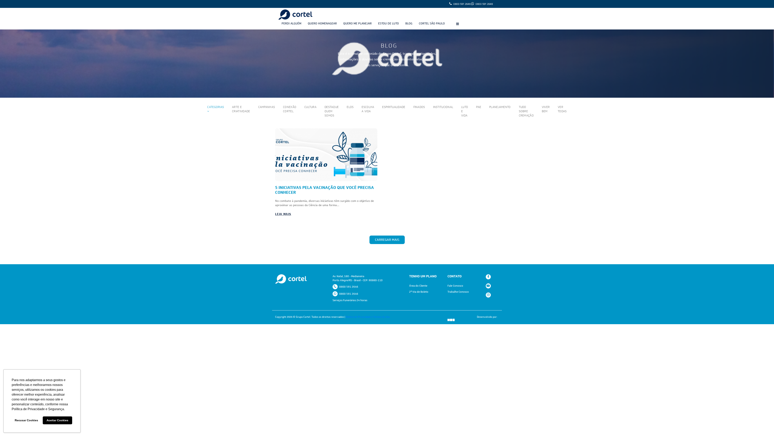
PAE (478, 107)
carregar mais (387, 240)
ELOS (350, 107)
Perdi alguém (291, 23)
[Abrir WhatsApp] (764, 426)
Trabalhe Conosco (458, 291)
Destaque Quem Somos (332, 111)
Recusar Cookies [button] (26, 420)
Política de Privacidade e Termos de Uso (368, 317)
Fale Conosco (455, 285)
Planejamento (500, 107)
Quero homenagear (322, 23)
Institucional (443, 107)
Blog (408, 23)
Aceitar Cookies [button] (57, 420)
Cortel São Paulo (432, 23)
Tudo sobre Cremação (526, 111)
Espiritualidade (393, 107)
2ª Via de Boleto (418, 291)
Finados (419, 107)
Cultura (310, 107)
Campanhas (266, 107)
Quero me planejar (357, 23)
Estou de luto (388, 23)
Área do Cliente (418, 285)
